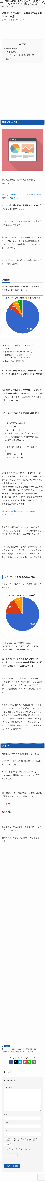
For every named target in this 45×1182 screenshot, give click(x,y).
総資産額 (18, 1052)
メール (7, 1122)
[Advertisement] (22, 93)
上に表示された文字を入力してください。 (18, 1149)
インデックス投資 (9, 1049)
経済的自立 (6, 1052)
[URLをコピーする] (34, 1062)
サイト (6, 1130)
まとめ (9, 59)
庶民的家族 (29, 1049)
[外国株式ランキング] (7, 813)
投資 (35, 1049)
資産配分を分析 (12, 48)
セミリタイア (20, 1049)
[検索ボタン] (43, 2)
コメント (8, 1087)
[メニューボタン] (1, 2)
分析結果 (12, 52)
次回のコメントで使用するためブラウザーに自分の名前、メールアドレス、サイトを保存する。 (23, 1139)
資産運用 (6, 1046)
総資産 (12, 1052)
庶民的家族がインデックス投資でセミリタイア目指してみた (22, 2)
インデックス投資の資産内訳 (23, 55)
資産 (24, 1052)
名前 (6, 1114)
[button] (11, 1062)
